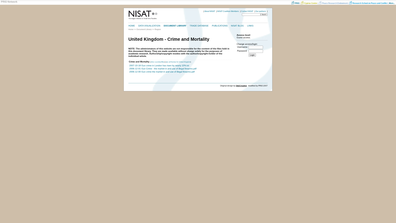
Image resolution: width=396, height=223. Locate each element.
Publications (220, 25)
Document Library (175, 25)
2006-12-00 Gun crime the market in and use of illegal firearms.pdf (162, 71)
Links (250, 25)
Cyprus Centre (310, 3)
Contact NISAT (247, 11)
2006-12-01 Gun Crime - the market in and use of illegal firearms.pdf (162, 68)
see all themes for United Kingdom (178, 62)
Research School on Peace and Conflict (369, 3)
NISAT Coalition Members (228, 11)
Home (131, 25)
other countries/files (157, 62)
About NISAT (209, 11)
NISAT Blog (237, 25)
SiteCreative (241, 86)
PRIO (296, 3)
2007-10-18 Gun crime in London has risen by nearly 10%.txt (159, 65)
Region (158, 29)
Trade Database (199, 25)
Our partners (260, 11)
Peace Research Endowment (335, 3)
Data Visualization (149, 25)
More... (392, 3)
